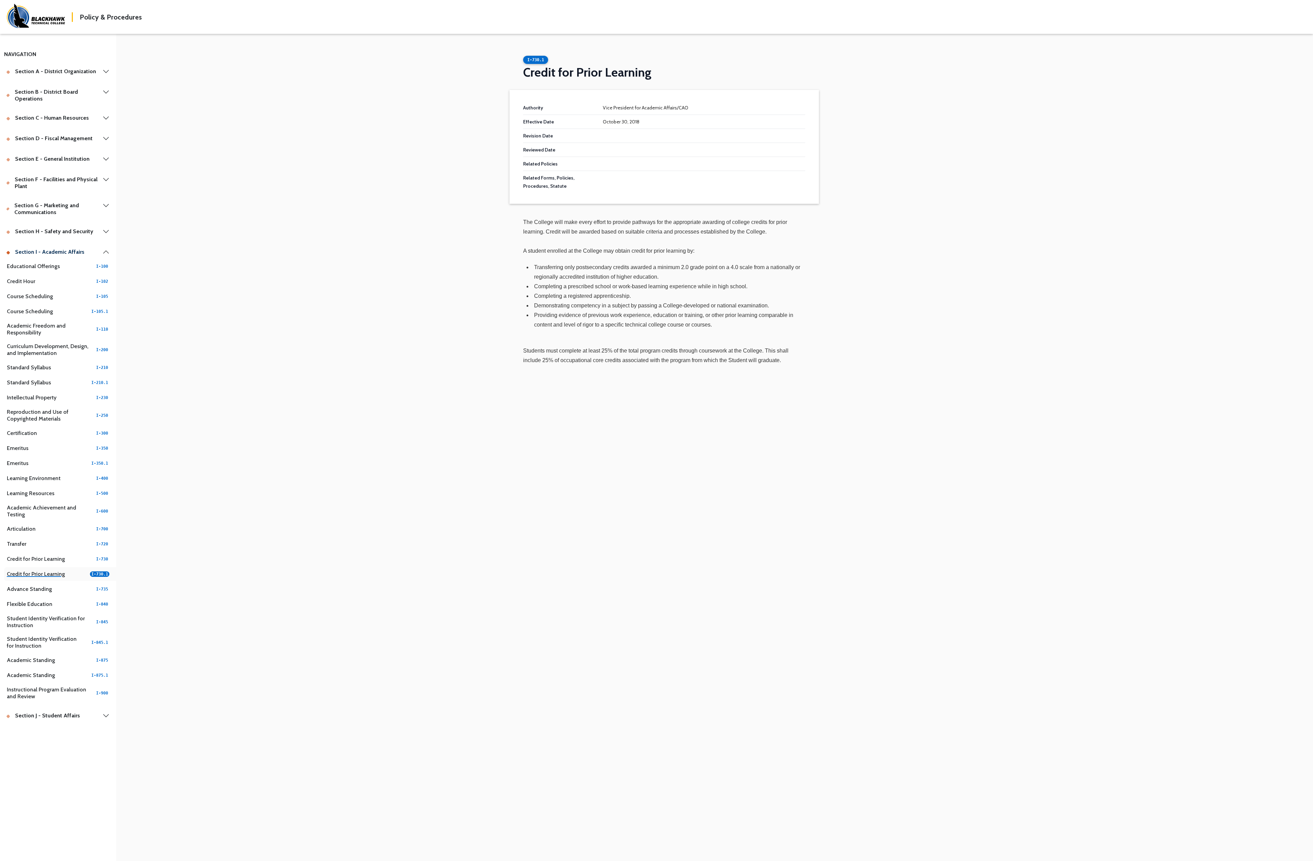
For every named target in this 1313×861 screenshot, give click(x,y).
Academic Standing (57, 660)
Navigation (20, 54)
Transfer (57, 544)
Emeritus (57, 448)
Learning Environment (57, 478)
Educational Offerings (57, 266)
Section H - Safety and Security (54, 231)
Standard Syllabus (57, 367)
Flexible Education (57, 604)
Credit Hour (57, 281)
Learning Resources (57, 493)
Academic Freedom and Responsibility (57, 329)
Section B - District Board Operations (46, 95)
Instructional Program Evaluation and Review (57, 693)
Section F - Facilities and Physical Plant (56, 182)
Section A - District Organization (55, 71)
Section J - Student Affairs (47, 715)
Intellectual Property (57, 397)
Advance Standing (57, 589)
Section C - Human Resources (52, 118)
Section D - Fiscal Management (54, 138)
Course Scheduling (57, 296)
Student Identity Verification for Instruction (57, 621)
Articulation (57, 529)
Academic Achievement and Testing (57, 511)
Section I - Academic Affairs (49, 252)
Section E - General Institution (52, 159)
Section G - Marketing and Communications (46, 208)
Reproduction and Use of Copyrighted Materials (57, 415)
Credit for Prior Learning (57, 559)
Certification (57, 433)
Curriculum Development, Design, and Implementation (57, 349)
